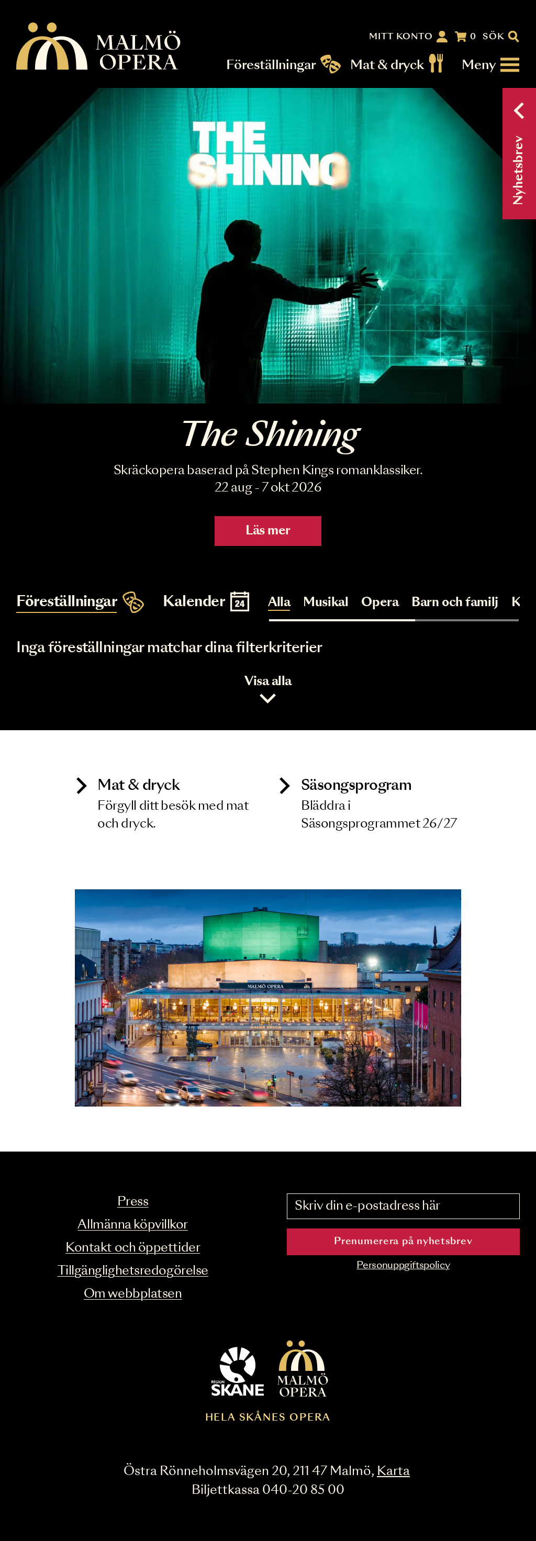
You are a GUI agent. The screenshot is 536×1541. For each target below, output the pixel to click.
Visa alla (268, 682)
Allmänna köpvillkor (132, 1225)
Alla (279, 603)
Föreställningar (271, 65)
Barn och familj (454, 603)
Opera (379, 603)
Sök (494, 36)
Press (133, 1202)
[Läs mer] (268, 246)
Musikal (325, 603)
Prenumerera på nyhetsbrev (403, 1241)
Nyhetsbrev (519, 170)
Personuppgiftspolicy (403, 1265)
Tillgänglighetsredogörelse (133, 1271)
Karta (393, 1472)
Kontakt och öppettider (132, 1248)
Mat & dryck (387, 65)
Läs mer (268, 531)
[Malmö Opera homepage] (99, 47)
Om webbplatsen (133, 1294)
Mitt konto (401, 36)
